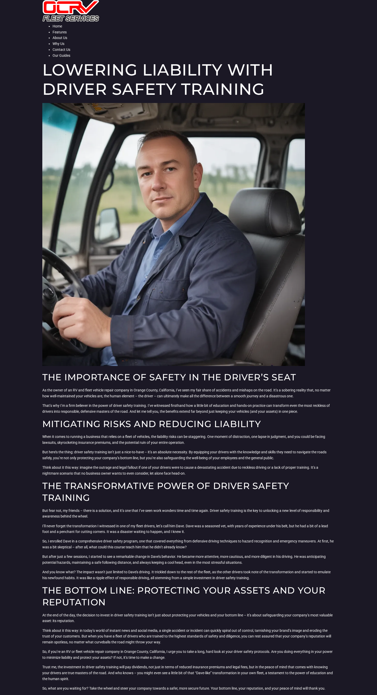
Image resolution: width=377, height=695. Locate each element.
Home (57, 26)
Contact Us (61, 50)
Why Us (58, 44)
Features (60, 32)
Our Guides (61, 55)
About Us (60, 38)
